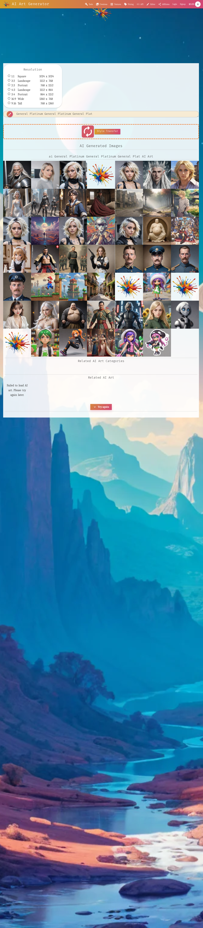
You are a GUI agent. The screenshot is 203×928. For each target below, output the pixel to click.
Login (174, 4)
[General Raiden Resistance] (129, 315)
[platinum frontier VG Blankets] (101, 203)
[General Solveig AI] (157, 315)
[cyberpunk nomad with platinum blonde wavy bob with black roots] (73, 231)
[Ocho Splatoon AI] (157, 343)
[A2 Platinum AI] (45, 175)
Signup (183, 4)
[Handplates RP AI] (185, 315)
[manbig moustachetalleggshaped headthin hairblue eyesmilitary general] (129, 259)
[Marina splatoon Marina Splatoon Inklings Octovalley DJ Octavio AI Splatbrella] (129, 343)
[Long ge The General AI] (101, 343)
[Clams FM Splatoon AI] (157, 287)
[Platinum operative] (45, 203)
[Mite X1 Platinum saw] (17, 203)
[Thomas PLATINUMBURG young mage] (73, 203)
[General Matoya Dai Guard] (101, 315)
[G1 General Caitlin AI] (45, 315)
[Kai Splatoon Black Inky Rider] (73, 343)
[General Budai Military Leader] (73, 315)
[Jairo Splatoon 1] (45, 343)
